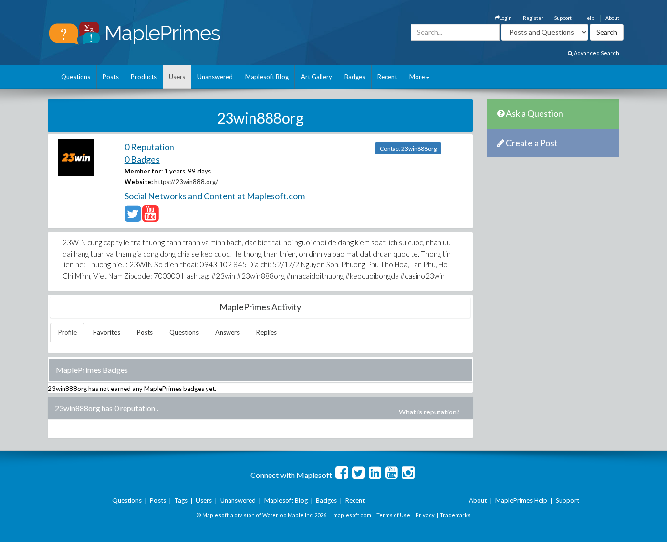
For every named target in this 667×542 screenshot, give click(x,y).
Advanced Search (596, 53)
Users (177, 77)
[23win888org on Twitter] (133, 218)
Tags (181, 500)
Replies (266, 332)
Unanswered (215, 77)
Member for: (144, 171)
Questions (75, 77)
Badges (354, 77)
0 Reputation (149, 146)
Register (533, 18)
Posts (111, 77)
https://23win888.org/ (186, 182)
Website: (139, 182)
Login (506, 18)
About (612, 18)
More (417, 77)
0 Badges (142, 159)
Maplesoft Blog (267, 77)
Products (144, 77)
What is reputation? (429, 412)
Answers (227, 332)
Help (588, 18)
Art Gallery (316, 77)
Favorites (106, 332)
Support (563, 18)
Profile (67, 332)
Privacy (425, 515)
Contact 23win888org (408, 148)
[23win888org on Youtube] (150, 218)
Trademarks (455, 515)
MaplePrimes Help (521, 500)
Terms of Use (393, 515)
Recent (387, 77)
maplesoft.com (352, 515)
